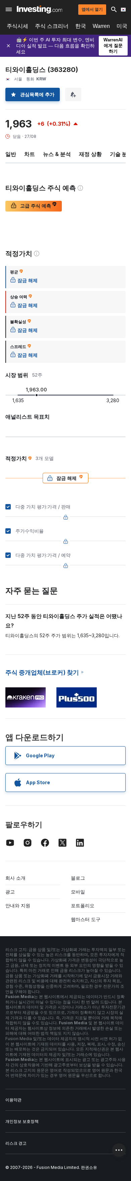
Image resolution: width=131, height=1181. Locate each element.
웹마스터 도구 (85, 919)
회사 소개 (15, 878)
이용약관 (13, 1099)
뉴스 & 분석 (57, 154)
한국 (80, 26)
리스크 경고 (16, 1143)
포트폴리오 (82, 905)
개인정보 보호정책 (22, 1121)
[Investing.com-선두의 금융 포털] (39, 9)
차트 (29, 154)
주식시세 (17, 26)
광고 (10, 891)
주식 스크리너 (52, 26)
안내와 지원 (17, 905)
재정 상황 (90, 154)
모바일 (78, 891)
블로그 (78, 878)
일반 (10, 154)
